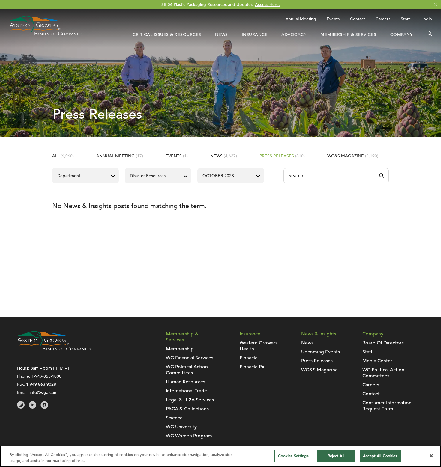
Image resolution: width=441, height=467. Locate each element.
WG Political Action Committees (187, 370)
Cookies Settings (293, 455)
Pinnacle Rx (252, 367)
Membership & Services (348, 34)
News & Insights (318, 334)
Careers (383, 19)
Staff (367, 352)
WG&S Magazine (352, 156)
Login (427, 19)
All (63, 156)
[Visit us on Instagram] (21, 407)
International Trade (186, 391)
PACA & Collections (187, 409)
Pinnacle (249, 358)
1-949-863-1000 (47, 376)
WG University (181, 427)
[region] (220, 456)
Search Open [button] (430, 34)
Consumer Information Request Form (387, 406)
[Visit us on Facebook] (44, 407)
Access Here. (267, 4)
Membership (180, 349)
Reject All (336, 455)
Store (406, 19)
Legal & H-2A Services (190, 400)
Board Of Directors (383, 343)
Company (401, 34)
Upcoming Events (320, 352)
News (221, 34)
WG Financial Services (189, 358)
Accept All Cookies (380, 455)
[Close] (431, 455)
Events (333, 19)
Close (435, 4)
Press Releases (282, 156)
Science (174, 418)
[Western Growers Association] (45, 34)
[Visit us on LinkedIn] (32, 407)
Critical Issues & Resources (167, 34)
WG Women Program (189, 436)
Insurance (255, 34)
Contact (357, 19)
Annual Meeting (301, 19)
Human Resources (185, 382)
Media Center (377, 361)
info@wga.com (44, 392)
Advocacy (294, 34)
